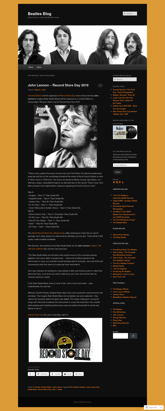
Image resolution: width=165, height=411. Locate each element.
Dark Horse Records (121, 323)
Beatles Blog (39, 13)
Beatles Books (118, 266)
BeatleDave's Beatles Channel (124, 297)
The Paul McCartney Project (124, 220)
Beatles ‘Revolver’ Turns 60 (124, 95)
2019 (70, 387)
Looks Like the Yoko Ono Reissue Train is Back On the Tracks (123, 100)
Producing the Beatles (122, 271)
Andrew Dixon (118, 294)
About (39, 67)
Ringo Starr (117, 320)
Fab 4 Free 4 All (119, 277)
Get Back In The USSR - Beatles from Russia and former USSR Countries (124, 214)
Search (115, 332)
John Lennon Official (121, 291)
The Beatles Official (120, 289)
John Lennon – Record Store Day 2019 (58, 85)
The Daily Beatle (119, 237)
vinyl (53, 389)
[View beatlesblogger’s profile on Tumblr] (123, 182)
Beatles (37, 387)
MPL (115, 325)
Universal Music (35, 95)
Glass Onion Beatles (121, 234)
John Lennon (57, 387)
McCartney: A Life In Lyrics (123, 274)
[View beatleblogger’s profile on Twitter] (114, 182)
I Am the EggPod (120, 268)
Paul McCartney (119, 312)
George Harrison (119, 317)
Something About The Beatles (125, 249)
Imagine (82, 387)
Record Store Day (67, 95)
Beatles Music (46, 387)
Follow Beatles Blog (122, 151)
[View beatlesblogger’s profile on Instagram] (117, 182)
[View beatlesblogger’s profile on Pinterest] (120, 182)
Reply (59, 389)
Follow (117, 172)
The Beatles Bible (120, 222)
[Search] (133, 336)
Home (30, 67)
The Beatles (117, 309)
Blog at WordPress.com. (82, 402)
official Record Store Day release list (47, 233)
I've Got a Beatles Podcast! (123, 263)
